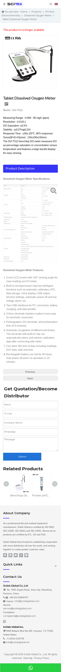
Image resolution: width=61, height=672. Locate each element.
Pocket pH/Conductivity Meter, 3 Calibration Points (41, 495)
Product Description (20, 168)
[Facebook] (5, 555)
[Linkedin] (10, 555)
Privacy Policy (41, 658)
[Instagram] (21, 555)
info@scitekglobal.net (18, 642)
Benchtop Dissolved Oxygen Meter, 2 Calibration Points (19, 495)
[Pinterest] (26, 555)
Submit (22, 456)
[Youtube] (16, 555)
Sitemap (28, 658)
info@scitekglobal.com (27, 601)
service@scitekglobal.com (17, 608)
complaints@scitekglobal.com (19, 616)
